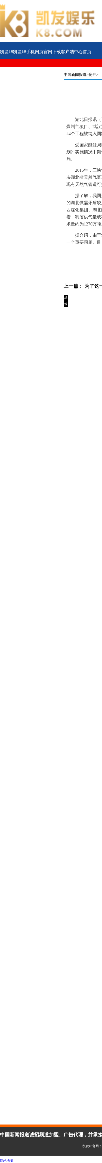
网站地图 (6, 1160)
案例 (46, 69)
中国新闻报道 (75, 75)
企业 (25, 69)
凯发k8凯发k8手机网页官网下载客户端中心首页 (45, 51)
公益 (4, 69)
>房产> (92, 75)
